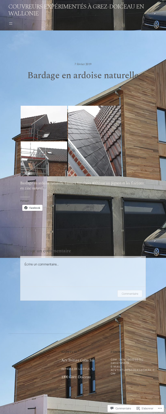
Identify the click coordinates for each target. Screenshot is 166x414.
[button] (44, 123)
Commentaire (130, 293)
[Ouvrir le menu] (10, 23)
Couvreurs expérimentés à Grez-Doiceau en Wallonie (76, 10)
